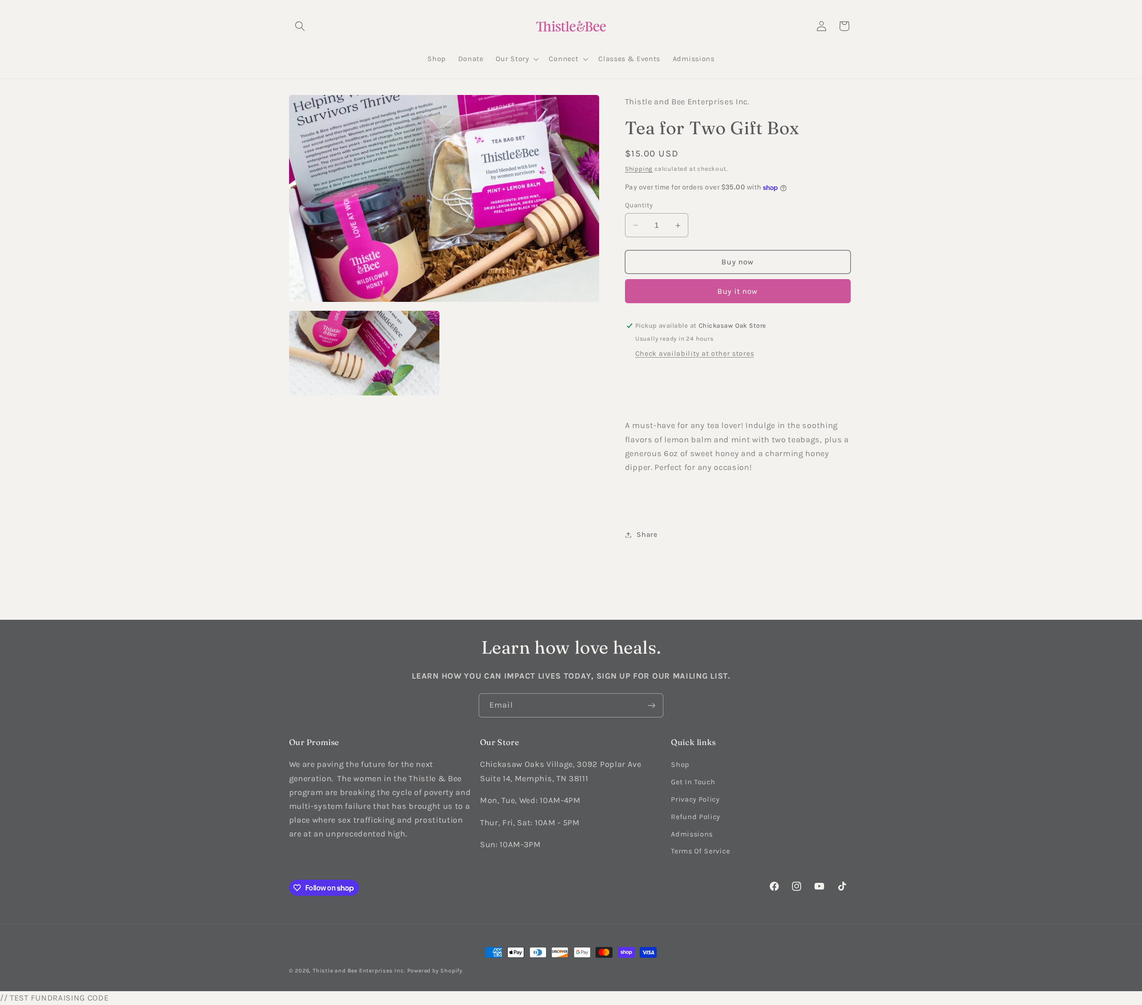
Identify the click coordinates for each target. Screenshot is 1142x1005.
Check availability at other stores (694, 354)
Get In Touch (693, 782)
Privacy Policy (695, 799)
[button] (300, 26)
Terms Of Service (700, 851)
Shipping (639, 169)
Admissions (692, 834)
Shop (680, 764)
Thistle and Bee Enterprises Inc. (359, 970)
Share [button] (647, 535)
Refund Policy (695, 816)
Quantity (639, 205)
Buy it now (737, 291)
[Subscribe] (651, 705)
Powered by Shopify (435, 970)
